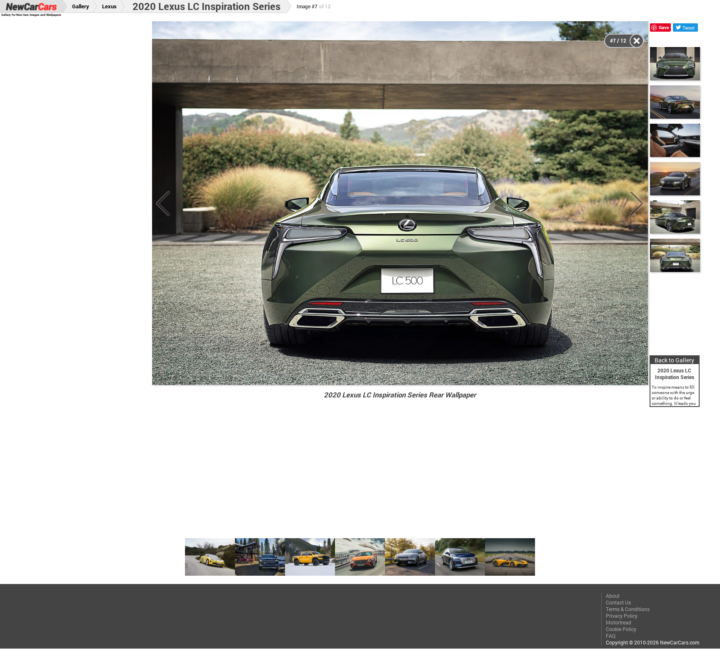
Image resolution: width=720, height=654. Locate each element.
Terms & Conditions (628, 609)
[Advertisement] (82, 146)
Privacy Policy (622, 615)
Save (664, 27)
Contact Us (618, 602)
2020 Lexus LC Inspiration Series (206, 6)
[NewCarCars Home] (31, 6)
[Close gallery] (637, 41)
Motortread (618, 622)
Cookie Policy (621, 629)
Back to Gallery (674, 360)
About (613, 595)
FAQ (610, 635)
